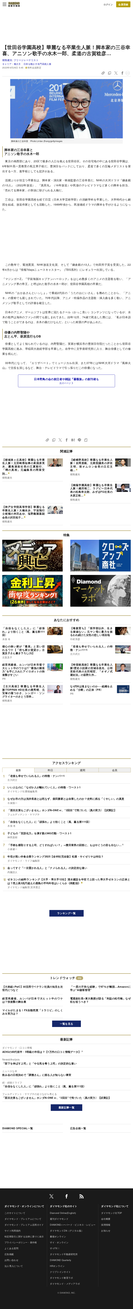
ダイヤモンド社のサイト (63, 1206)
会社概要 (105, 1218)
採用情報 (105, 1224)
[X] (51, 1197)
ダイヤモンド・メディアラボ (65, 1283)
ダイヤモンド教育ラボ (61, 1277)
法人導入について (14, 1266)
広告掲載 (9, 1254)
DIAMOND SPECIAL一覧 (17, 1128)
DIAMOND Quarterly (60, 1260)
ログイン (108, 4)
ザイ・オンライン (59, 1242)
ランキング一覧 (66, 913)
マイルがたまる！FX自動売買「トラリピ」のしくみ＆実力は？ (32, 1012)
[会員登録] (123, 4)
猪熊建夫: (20, 60)
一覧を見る (66, 1024)
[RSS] (81, 1197)
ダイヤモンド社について (114, 1206)
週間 (82, 770)
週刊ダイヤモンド (59, 1218)
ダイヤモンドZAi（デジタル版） (66, 1230)
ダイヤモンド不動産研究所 (64, 1254)
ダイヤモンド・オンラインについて (24, 1206)
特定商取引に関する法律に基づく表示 (24, 1236)
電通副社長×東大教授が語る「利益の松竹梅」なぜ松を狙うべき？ (100, 1000)
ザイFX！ (55, 1248)
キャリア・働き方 (11, 64)
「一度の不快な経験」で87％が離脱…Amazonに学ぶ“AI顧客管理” (100, 988)
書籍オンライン (58, 1236)
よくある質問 (11, 1248)
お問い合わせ (11, 1260)
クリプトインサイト (60, 1271)
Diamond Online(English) (63, 1213)
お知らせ (105, 1230)
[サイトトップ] (14, 4)
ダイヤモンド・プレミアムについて (23, 1218)
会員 (114, 770)
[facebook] (66, 1197)
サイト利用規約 (13, 1230)
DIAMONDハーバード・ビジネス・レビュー (72, 1224)
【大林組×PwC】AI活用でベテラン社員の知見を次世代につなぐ (32, 988)
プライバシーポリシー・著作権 (21, 1242)
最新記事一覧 (66, 1107)
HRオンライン (57, 1266)
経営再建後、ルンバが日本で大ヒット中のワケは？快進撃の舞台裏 (32, 1000)
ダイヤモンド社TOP (111, 1213)
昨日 (50, 770)
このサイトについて (15, 1213)
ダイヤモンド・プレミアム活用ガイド (24, 1224)
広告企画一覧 (78, 1128)
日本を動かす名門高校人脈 (37, 64)
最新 (18, 770)
